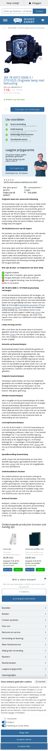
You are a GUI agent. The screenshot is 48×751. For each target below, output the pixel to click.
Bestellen (6, 608)
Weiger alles (24, 732)
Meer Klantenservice (11, 644)
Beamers (6, 656)
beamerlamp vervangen (28, 305)
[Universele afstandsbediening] (13, 539)
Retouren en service (11, 632)
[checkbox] (8, 718)
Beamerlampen (9, 663)
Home (4, 28)
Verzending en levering (12, 638)
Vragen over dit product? (9, 193)
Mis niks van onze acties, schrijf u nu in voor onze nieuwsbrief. (24, 585)
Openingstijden (9, 675)
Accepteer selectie (24, 739)
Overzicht (41, 681)
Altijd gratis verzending (12, 650)
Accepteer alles (24, 746)
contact (38, 312)
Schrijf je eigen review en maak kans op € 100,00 (20, 182)
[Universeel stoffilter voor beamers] (35, 539)
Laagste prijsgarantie (12, 669)
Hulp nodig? (13, 3)
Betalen (5, 614)
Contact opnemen (10, 620)
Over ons (6, 626)
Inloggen (36, 3)
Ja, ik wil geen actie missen (24, 598)
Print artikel (32, 192)
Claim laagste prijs (16, 168)
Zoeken (39, 11)
